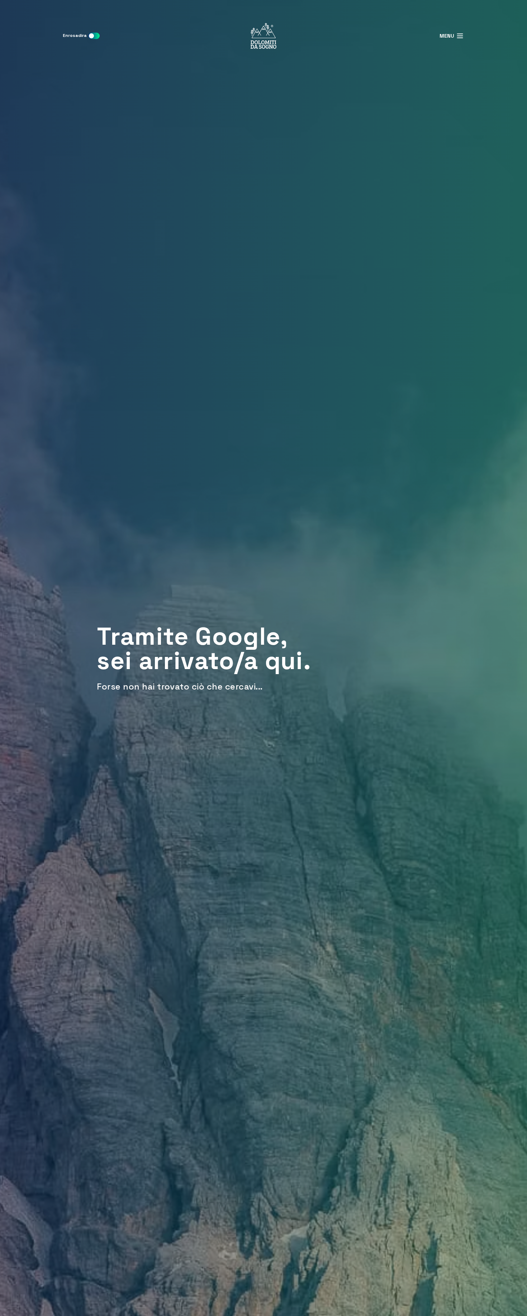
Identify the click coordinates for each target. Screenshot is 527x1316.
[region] (263, 658)
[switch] (94, 36)
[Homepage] (263, 35)
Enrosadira (75, 35)
